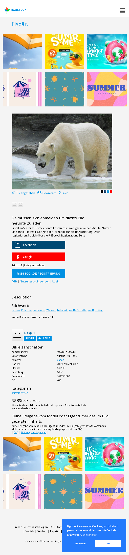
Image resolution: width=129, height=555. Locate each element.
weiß (91, 310)
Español (55, 531)
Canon (60, 359)
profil (30, 338)
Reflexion (39, 310)
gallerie (44, 338)
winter (24, 392)
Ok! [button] (108, 543)
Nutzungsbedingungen (33, 432)
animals (16, 392)
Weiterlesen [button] (90, 534)
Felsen (16, 310)
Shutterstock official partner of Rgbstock (45, 541)
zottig (99, 310)
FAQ (16, 432)
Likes (65, 193)
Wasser (51, 310)
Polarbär (26, 310)
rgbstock (19, 9)
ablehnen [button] (80, 543)
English (29, 531)
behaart (62, 310)
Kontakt (61, 527)
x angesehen (27, 193)
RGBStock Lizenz (26, 400)
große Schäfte (78, 310)
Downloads (49, 193)
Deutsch (42, 531)
